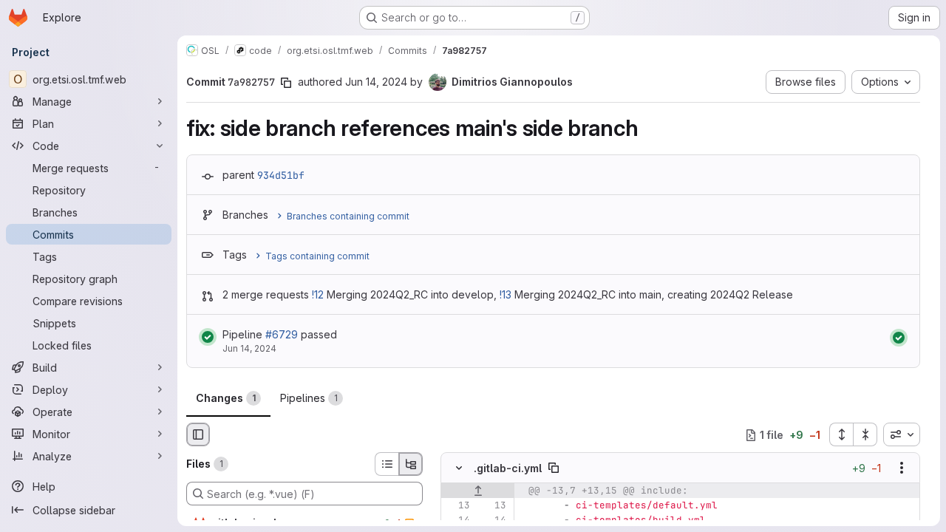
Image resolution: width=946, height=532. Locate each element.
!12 (318, 294)
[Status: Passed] (208, 337)
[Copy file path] (553, 468)
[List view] (386, 464)
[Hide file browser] (198, 434)
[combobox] (901, 434)
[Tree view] (411, 464)
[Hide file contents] (459, 468)
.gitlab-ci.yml (508, 468)
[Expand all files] (841, 434)
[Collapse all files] (865, 434)
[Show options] (902, 468)
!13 (505, 294)
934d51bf (280, 175)
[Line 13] (457, 506)
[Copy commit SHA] (286, 83)
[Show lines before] (477, 491)
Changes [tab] (226, 398)
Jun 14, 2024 (376, 81)
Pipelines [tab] (309, 398)
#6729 (281, 334)
